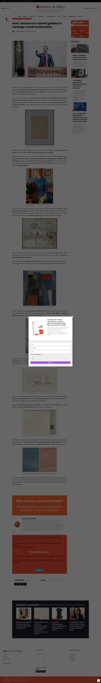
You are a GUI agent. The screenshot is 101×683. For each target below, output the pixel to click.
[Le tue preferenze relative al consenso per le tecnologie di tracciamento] (98, 680)
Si (32, 356)
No (33, 358)
